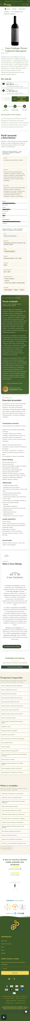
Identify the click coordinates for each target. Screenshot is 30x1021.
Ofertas (14, 9)
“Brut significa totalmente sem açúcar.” (11, 831)
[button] (2, 4)
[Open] (3, 1017)
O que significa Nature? (7, 742)
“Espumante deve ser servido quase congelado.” (13, 818)
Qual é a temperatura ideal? (8, 717)
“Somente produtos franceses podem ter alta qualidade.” (12, 827)
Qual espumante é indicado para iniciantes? (12, 772)
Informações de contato (20, 1003)
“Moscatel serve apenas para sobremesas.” (12, 839)
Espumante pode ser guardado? (9, 730)
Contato (3, 953)
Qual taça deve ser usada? (8, 759)
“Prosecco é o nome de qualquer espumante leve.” (14, 843)
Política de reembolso (11, 1000)
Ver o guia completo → (7, 848)
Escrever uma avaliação (15, 667)
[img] (15, 867)
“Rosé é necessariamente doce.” (9, 835)
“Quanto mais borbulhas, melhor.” (9, 806)
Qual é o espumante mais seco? (9, 689)
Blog (2, 950)
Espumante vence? (6, 726)
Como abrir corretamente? (8, 734)
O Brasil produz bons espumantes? (10, 750)
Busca (3, 947)
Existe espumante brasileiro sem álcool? (11, 768)
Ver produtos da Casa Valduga (12, 646)
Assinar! (15, 973)
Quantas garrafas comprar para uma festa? (12, 713)
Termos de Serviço (6, 944)
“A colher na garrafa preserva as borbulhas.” (12, 822)
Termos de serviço (21, 1000)
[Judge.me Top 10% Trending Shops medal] (22, 907)
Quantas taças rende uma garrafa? (10, 709)
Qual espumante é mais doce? (8, 693)
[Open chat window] (26, 1011)
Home (8, 9)
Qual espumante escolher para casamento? (12, 705)
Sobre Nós (4, 940)
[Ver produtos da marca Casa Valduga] (2, 49)
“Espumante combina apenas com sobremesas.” (13, 814)
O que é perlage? (5, 746)
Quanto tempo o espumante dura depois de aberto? (12, 722)
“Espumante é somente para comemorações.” (12, 793)
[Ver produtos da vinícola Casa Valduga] (6, 555)
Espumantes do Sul (10, 996)
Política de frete (9, 1003)
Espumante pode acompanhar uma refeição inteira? (12, 764)
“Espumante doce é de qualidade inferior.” (11, 797)
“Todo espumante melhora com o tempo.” (11, 810)
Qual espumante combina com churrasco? (11, 697)
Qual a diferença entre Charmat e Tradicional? (13, 738)
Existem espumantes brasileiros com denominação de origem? (14, 755)
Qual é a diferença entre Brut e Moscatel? (11, 685)
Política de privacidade (21, 998)
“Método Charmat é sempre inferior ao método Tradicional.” (13, 802)
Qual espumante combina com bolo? (10, 701)
